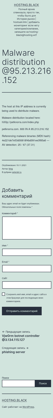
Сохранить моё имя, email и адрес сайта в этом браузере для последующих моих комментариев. (26, 298)
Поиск (5, 377)
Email (5, 261)
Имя (5, 245)
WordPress (28, 407)
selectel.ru (16, 172)
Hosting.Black (26, 5)
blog (11, 168)
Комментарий (10, 213)
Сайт (4, 278)
